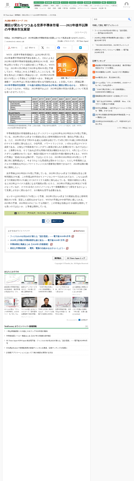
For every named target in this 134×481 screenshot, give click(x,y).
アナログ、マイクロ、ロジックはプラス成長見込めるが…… (47, 213)
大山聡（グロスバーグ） (66, 41)
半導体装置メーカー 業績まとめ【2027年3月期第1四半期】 (28, 336)
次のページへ (57, 221)
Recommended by (72, 320)
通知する (32, 48)
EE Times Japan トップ (76, 258)
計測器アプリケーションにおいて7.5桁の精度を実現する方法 (29, 353)
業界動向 (18, 15)
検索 (130, 19)
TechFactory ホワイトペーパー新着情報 (20, 326)
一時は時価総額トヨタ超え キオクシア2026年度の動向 (27, 331)
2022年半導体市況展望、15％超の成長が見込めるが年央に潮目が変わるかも (40, 85)
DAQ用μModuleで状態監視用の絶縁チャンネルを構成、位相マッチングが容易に (36, 348)
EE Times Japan (8, 15)
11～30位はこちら (125, 128)
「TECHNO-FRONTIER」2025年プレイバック (111, 45)
